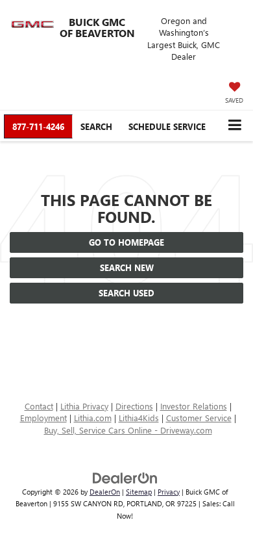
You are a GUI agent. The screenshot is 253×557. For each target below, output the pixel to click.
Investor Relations (193, 405)
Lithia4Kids (139, 417)
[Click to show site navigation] (234, 125)
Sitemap (139, 492)
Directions (134, 405)
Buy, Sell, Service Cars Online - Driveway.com (128, 429)
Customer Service (199, 417)
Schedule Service (167, 126)
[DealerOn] (125, 476)
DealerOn (105, 492)
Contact (39, 405)
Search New (127, 267)
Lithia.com (93, 417)
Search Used (126, 292)
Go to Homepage (126, 242)
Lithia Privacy (84, 405)
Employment (43, 417)
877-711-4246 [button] (38, 126)
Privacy (169, 492)
